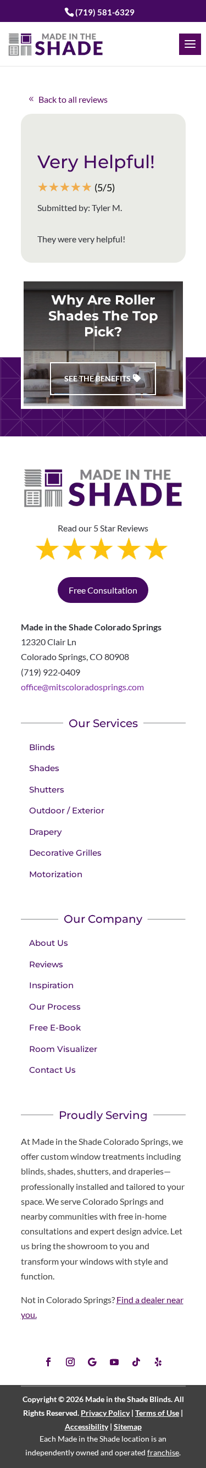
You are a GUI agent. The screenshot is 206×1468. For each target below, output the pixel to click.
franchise (163, 1452)
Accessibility (86, 1426)
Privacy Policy (105, 1412)
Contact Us (52, 1070)
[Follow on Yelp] (158, 1362)
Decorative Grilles (65, 852)
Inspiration (51, 985)
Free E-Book (55, 1027)
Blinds (42, 747)
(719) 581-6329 (105, 12)
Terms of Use (157, 1412)
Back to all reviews (73, 99)
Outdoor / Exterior (66, 810)
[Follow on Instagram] (70, 1362)
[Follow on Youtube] (114, 1362)
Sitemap (128, 1426)
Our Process (55, 1006)
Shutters (46, 789)
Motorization (55, 874)
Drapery (45, 832)
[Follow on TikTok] (136, 1362)
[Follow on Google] (92, 1362)
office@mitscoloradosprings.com (82, 687)
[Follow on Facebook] (48, 1362)
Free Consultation (103, 590)
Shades (44, 768)
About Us (48, 943)
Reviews (46, 964)
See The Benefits (97, 378)
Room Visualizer (63, 1049)
